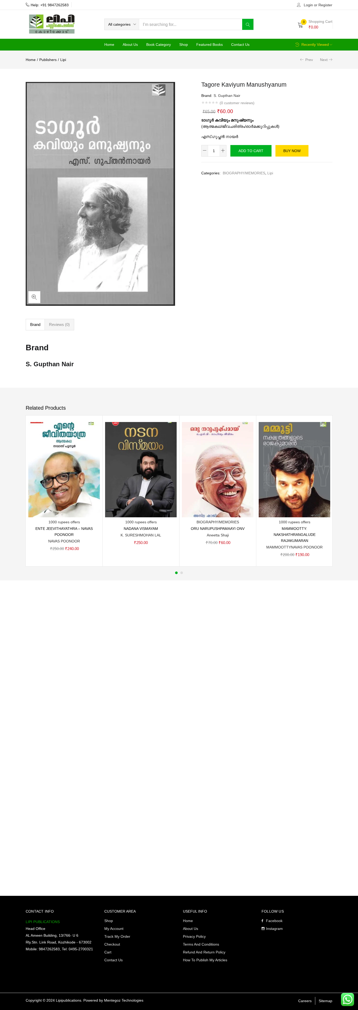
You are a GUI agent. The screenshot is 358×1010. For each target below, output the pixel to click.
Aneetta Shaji (218, 535)
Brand (35, 324)
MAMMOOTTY (278, 547)
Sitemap (325, 1001)
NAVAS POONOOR (64, 541)
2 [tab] (181, 572)
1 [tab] (176, 572)
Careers (305, 1001)
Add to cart (250, 151)
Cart (107, 952)
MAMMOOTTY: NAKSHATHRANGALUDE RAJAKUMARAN (295, 534)
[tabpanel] (64, 490)
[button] (122, 24)
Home (109, 44)
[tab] (35, 324)
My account (113, 928)
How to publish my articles (205, 960)
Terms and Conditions (201, 944)
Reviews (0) (59, 324)
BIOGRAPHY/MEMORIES (244, 173)
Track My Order (117, 936)
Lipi (63, 60)
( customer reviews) (237, 103)
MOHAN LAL (150, 535)
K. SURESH (130, 535)
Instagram (274, 928)
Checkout (112, 944)
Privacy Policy (194, 936)
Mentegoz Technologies (123, 1000)
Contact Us (240, 44)
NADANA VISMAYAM (141, 528)
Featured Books (209, 44)
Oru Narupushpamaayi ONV (218, 528)
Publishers (48, 60)
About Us (130, 44)
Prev (309, 60)
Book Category (158, 44)
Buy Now (292, 151)
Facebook (274, 921)
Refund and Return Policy (204, 952)
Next (324, 60)
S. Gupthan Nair (227, 95)
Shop (183, 44)
